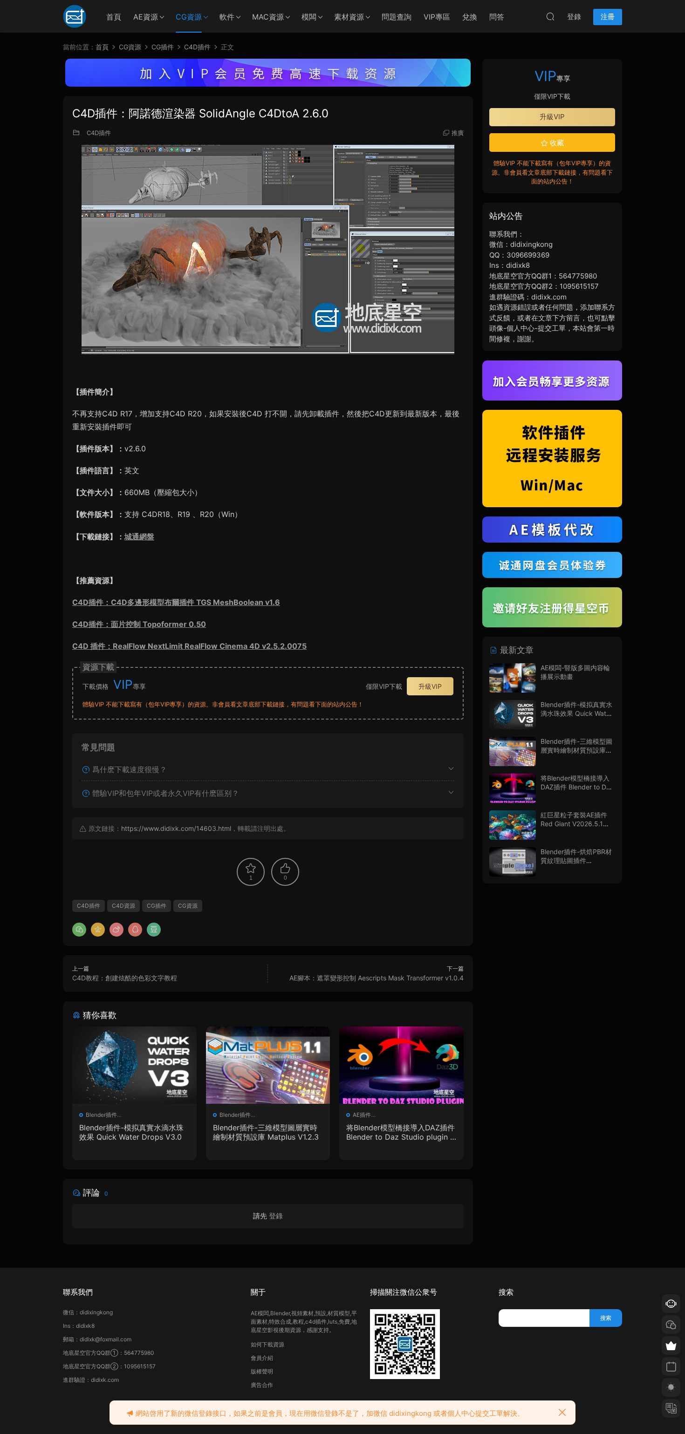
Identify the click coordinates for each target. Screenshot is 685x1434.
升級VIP (430, 686)
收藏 (556, 142)
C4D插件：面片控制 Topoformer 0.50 (139, 624)
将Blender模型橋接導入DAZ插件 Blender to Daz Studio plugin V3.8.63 (400, 1132)
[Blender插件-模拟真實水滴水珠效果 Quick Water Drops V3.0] (134, 1065)
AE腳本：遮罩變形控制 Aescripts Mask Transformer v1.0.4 (376, 978)
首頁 (113, 16)
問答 (496, 16)
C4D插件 (99, 132)
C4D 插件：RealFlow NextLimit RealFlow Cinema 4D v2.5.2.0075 (189, 646)
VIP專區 (437, 16)
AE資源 (145, 16)
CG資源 (189, 16)
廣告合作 (262, 1384)
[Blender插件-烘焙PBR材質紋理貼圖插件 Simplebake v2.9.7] (512, 862)
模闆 (308, 16)
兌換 (469, 16)
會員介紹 (262, 1357)
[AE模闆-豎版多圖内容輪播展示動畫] (512, 678)
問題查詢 (396, 16)
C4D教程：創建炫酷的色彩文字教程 (124, 978)
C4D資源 (123, 905)
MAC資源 (268, 16)
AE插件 (362, 1114)
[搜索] (550, 16)
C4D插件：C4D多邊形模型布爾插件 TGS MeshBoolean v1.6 (176, 602)
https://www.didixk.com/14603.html (176, 828)
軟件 (226, 16)
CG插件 (156, 905)
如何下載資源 (267, 1344)
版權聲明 (262, 1371)
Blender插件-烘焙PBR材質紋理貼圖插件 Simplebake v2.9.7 (576, 861)
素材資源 (349, 16)
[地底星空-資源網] (74, 16)
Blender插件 (101, 1114)
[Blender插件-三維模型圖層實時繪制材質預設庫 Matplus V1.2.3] (268, 1065)
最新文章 (516, 650)
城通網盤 (139, 536)
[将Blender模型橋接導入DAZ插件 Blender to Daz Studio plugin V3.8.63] (401, 1065)
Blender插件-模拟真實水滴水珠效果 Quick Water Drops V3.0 (131, 1132)
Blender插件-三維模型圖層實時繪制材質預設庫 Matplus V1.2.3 (266, 1132)
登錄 (276, 1215)
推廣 (458, 132)
